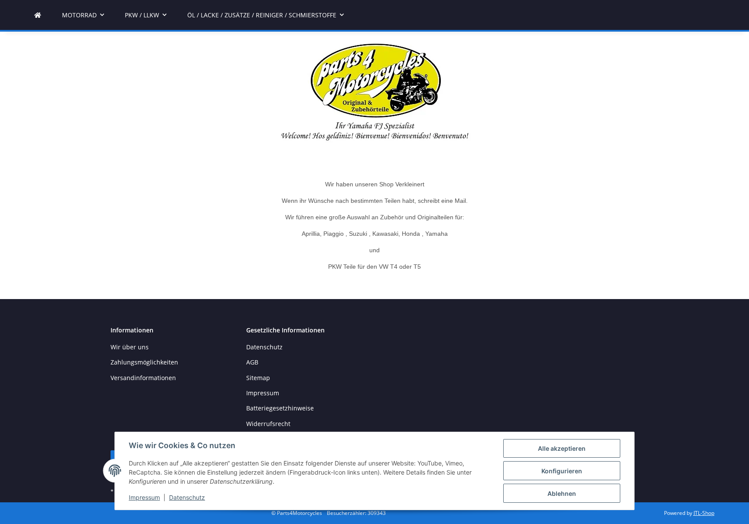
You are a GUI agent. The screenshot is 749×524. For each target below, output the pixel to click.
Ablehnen (561, 493)
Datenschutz (187, 497)
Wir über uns (130, 347)
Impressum (144, 497)
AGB (252, 362)
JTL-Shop (704, 513)
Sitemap (258, 378)
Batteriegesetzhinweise (280, 408)
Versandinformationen (143, 378)
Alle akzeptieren (562, 448)
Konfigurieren (561, 471)
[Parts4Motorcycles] (38, 15)
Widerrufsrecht (268, 424)
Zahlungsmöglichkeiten (144, 362)
